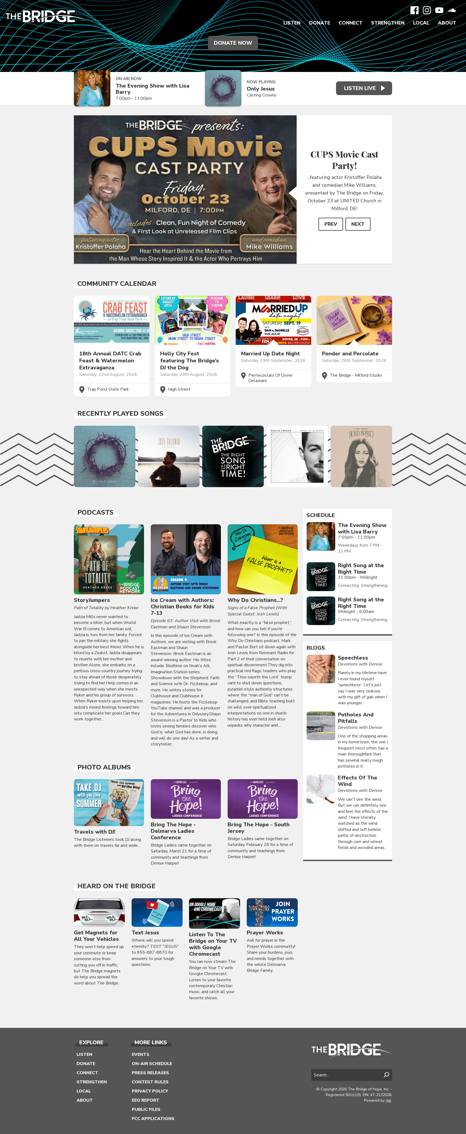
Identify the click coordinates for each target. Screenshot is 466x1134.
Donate (319, 23)
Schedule (321, 515)
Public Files (146, 1109)
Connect (350, 23)
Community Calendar (116, 283)
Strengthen (388, 23)
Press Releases (150, 1073)
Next (358, 224)
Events (140, 1054)
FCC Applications (153, 1119)
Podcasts (95, 512)
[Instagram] (427, 10)
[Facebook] (414, 10)
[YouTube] (439, 10)
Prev (330, 224)
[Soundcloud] (452, 10)
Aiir (388, 1100)
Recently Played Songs (120, 413)
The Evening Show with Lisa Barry (152, 89)
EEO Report (145, 1100)
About (447, 23)
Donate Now (233, 43)
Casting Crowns (261, 95)
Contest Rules (150, 1082)
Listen (291, 23)
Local (421, 23)
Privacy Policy (150, 1091)
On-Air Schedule (152, 1064)
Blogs (316, 648)
